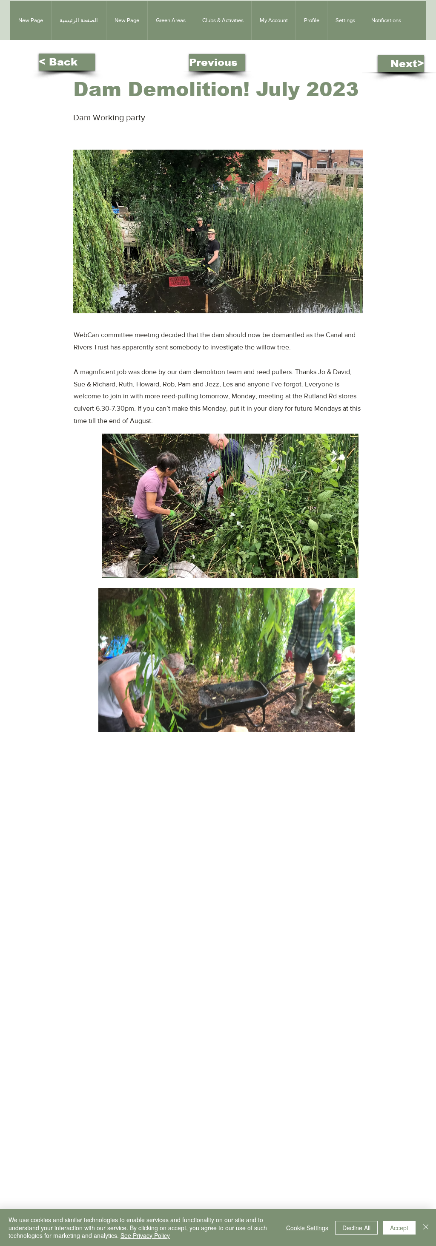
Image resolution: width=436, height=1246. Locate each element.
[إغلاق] (426, 1227)
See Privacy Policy (145, 1235)
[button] (170, 20)
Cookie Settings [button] (307, 1227)
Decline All (356, 1227)
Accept (399, 1227)
